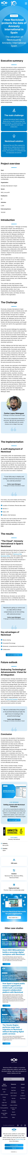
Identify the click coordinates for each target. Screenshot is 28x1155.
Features (4, 1110)
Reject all (14, 1148)
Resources (13, 1084)
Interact (23, 1084)
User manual (13, 1095)
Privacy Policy (19, 1139)
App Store (13, 1090)
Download (6, 1005)
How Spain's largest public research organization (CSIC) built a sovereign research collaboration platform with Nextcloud (14, 987)
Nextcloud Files (17, 554)
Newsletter (13, 1114)
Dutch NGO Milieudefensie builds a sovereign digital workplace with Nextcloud (14, 952)
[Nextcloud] (9, 3)
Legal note (4, 1102)
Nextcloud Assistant (12, 699)
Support (23, 1087)
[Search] (22, 1079)
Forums (22, 1090)
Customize (13, 1151)
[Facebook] (18, 1125)
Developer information (13, 1101)
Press (4, 1099)
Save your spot (13, 820)
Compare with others (13, 1108)
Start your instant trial (13, 655)
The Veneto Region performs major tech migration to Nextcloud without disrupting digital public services (13, 1029)
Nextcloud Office (5, 556)
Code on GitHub (13, 1105)
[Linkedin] (25, 1125)
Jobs (4, 1091)
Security (13, 1098)
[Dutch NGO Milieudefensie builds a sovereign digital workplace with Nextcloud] (14, 940)
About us (4, 1089)
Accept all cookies (14, 1145)
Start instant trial (13, 917)
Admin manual (13, 1093)
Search (13, 1112)
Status (13, 1117)
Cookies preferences (8, 1125)
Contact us (22, 1095)
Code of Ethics (4, 1117)
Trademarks (4, 1105)
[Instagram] (21, 1125)
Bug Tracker (22, 1098)
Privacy (4, 1097)
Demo (22, 1093)
